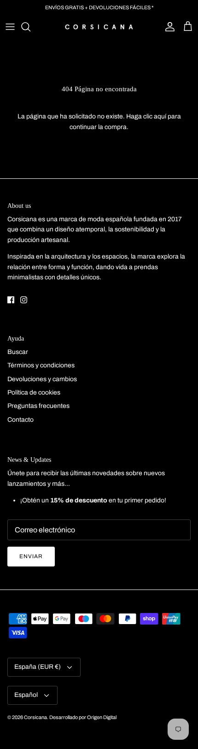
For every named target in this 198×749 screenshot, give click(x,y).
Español (26, 694)
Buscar (17, 351)
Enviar (31, 556)
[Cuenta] (167, 27)
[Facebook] (10, 299)
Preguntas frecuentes (38, 405)
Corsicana (35, 717)
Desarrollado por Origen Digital (82, 717)
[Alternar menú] (10, 27)
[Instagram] (23, 299)
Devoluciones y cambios (42, 379)
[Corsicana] (99, 27)
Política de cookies (33, 392)
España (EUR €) (37, 666)
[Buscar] (30, 27)
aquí (160, 116)
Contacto (20, 419)
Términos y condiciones (41, 365)
